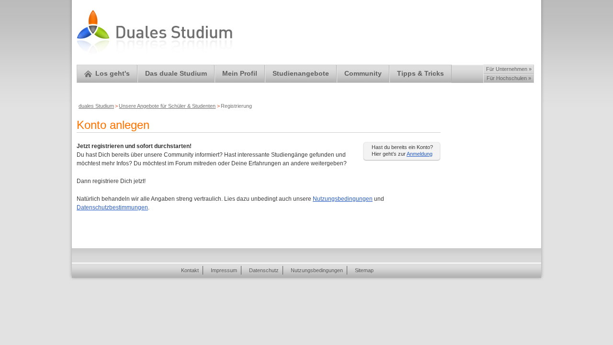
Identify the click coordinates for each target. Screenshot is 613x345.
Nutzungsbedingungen (343, 199)
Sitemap (364, 270)
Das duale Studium (176, 73)
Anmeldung (419, 154)
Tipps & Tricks (420, 73)
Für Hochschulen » (509, 78)
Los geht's (112, 73)
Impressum (224, 270)
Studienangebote (300, 73)
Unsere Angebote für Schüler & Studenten (167, 106)
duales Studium (96, 106)
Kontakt (190, 270)
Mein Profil (239, 73)
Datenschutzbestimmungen (112, 207)
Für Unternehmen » (509, 69)
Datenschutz (264, 270)
